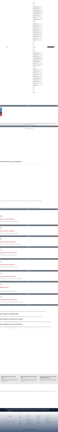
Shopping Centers (35, 39)
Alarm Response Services (36, 15)
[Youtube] (1, 115)
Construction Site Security (8, 252)
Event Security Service (36, 8)
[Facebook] (1, 111)
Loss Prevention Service (7, 264)
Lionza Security (34, 429)
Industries (34, 21)
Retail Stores (34, 83)
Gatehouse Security (35, 76)
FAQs (33, 43)
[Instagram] (1, 113)
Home (33, 2)
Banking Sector (35, 23)
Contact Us (34, 47)
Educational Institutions (36, 29)
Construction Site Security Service (37, 12)
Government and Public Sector (37, 32)
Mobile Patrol (35, 17)
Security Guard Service (36, 6)
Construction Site (35, 27)
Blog (33, 45)
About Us (34, 41)
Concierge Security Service (36, 19)
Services (34, 4)
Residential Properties (36, 36)
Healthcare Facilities (35, 34)
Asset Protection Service (36, 10)
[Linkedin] (1, 109)
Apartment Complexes (36, 25)
